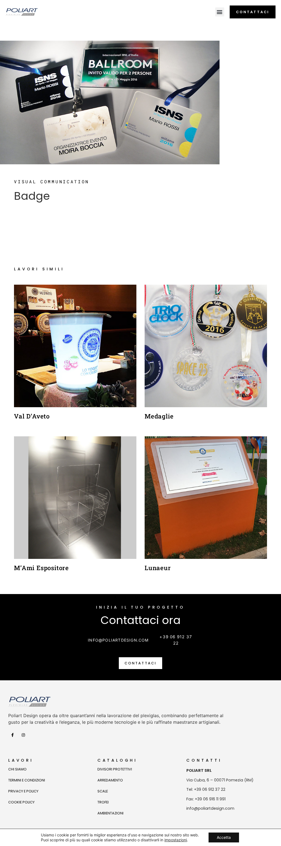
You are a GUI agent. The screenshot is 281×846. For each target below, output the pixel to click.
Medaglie (159, 416)
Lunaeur (158, 568)
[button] (219, 11)
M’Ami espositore (41, 568)
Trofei (103, 802)
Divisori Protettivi (114, 769)
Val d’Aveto (32, 416)
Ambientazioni (110, 813)
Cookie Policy (21, 802)
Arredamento (110, 780)
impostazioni (175, 839)
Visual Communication (51, 181)
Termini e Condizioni (26, 780)
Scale (102, 791)
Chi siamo (17, 769)
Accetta (224, 837)
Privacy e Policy (23, 791)
